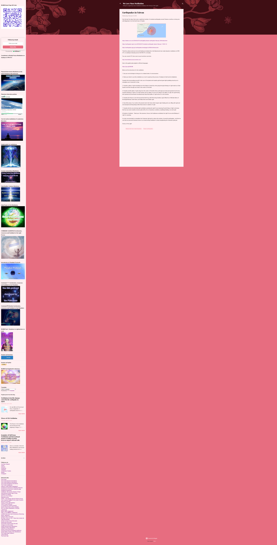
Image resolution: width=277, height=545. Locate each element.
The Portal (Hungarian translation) (9, 483)
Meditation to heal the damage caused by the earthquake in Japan (10, 399)
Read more (22, 413)
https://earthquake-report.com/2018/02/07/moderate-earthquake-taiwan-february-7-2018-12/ (144, 44)
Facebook (3, 468)
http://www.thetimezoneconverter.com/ (131, 59)
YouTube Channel (5, 464)
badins (154, 541)
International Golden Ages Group (9, 493)
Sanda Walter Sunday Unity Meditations (11, 532)
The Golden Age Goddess (7, 533)
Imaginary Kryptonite (6, 490)
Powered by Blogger (152, 538)
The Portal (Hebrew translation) (9, 482)
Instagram (3, 473)
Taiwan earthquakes (148, 128)
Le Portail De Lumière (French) (9, 505)
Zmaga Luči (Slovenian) (7, 525)
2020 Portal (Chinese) (6, 504)
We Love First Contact (6, 496)
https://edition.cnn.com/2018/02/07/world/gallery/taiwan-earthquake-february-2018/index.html (144, 40)
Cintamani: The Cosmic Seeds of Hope (11, 492)
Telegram (3, 469)
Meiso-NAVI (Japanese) (7, 511)
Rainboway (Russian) (6, 522)
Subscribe (13, 47)
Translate (12, 390)
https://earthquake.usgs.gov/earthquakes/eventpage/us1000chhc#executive (140, 47)
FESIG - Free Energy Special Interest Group (12, 498)
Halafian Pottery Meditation (8, 527)
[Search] (183, 4)
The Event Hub (4, 536)
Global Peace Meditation (7, 529)
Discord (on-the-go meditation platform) (11, 530)
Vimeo (2, 465)
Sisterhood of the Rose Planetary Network (12, 487)
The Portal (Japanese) (6, 485)
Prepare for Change (6, 494)
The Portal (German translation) (9, 481)
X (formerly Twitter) (6, 471)
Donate (8, 357)
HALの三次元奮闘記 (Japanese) (9, 512)
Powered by (9, 51)
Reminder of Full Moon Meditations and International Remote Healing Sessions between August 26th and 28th (10, 437)
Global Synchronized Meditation (9, 526)
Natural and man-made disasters (133, 128)
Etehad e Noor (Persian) (7, 516)
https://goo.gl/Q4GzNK (127, 66)
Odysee (3, 467)
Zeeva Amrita (4, 534)
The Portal (3, 479)
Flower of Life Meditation (9, 418)
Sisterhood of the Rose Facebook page (11, 489)
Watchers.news (5, 497)
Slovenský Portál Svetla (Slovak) (9, 523)
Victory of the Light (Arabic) (8, 502)
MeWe (2, 472)
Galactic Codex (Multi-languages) (9, 486)
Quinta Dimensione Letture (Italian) (10, 507)
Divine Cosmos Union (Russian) (9, 521)
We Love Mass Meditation (133, 3)
